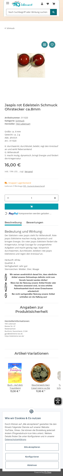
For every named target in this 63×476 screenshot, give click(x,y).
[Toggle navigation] (7, 2)
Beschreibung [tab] (13, 222)
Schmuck (20, 120)
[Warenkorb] (54, 4)
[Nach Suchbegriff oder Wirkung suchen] (53, 12)
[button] (42, 4)
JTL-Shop (47, 472)
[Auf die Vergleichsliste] (44, 44)
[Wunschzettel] (48, 4)
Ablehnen (32, 465)
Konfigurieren (32, 456)
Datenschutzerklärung (15, 439)
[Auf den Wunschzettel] (52, 44)
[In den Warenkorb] (7, 36)
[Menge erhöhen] (55, 198)
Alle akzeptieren (32, 447)
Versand (29, 171)
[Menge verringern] (8, 198)
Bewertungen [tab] (34, 222)
